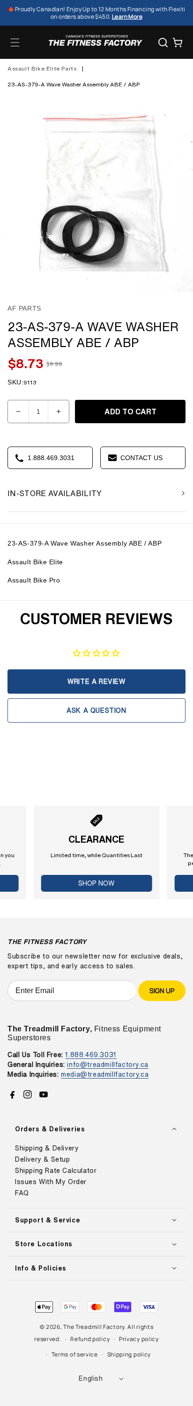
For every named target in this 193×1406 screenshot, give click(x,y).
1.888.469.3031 (90, 1054)
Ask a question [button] (96, 710)
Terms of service (75, 1354)
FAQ (22, 1193)
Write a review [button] (96, 681)
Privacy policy (139, 1339)
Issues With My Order (51, 1182)
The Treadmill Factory (94, 1327)
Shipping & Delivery (47, 1148)
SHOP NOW (96, 883)
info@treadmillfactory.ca (107, 1064)
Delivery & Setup (42, 1159)
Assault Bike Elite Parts (41, 68)
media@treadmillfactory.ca (104, 1074)
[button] (15, 42)
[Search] (163, 42)
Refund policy (90, 1339)
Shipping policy (129, 1354)
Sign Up (161, 990)
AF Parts (24, 308)
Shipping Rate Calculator (55, 1170)
